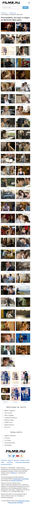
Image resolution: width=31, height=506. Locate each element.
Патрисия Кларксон (10, 417)
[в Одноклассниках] (21, 455)
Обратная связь (23, 501)
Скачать (8, 32)
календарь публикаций (22, 462)
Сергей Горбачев (16, 480)
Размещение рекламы (15, 502)
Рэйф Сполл (8, 422)
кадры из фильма (10, 435)
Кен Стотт (7, 427)
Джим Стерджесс (9, 410)
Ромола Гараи (8, 420)
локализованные (9, 442)
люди (2, 462)
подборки (10, 462)
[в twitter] (13, 455)
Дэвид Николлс (9, 425)
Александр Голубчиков (21, 479)
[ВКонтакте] (9, 455)
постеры (7, 438)
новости (10, 460)
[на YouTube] (17, 455)
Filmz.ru (13, 473)
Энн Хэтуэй (8, 413)
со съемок (7, 440)
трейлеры (4, 460)
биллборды (8, 445)
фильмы (16, 460)
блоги (28, 460)
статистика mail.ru (6, 464)
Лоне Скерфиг (9, 415)
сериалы (22, 460)
